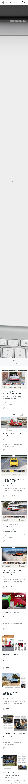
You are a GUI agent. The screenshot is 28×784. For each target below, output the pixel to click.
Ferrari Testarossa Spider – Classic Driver (13, 480)
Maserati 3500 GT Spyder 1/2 (14, 733)
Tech (20, 396)
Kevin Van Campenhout (10, 408)
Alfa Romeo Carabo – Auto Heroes (13, 613)
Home (12, 363)
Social (18, 396)
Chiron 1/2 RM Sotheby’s (12, 773)
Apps (15, 396)
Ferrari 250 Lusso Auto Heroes (12, 655)
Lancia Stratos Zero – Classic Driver (12, 571)
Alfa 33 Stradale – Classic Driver (13, 434)
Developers (14, 398)
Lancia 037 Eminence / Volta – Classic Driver (12, 392)
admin (7, 667)
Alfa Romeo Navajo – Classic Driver (11, 525)
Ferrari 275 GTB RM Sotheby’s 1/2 (10, 693)
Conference (9, 398)
